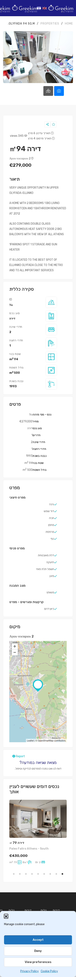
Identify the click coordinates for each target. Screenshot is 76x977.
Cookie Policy (49, 971)
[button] (6, 916)
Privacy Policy (29, 971)
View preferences (38, 962)
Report (20, 756)
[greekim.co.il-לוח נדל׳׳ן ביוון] (61, 8)
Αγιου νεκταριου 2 (20, 158)
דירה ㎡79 (16, 843)
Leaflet (30, 740)
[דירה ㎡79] (38, 819)
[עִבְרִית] (39, 8)
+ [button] (14, 646)
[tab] (59, 91)
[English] (45, 8)
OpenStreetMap (45, 740)
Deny (38, 951)
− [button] (14, 652)
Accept (38, 940)
